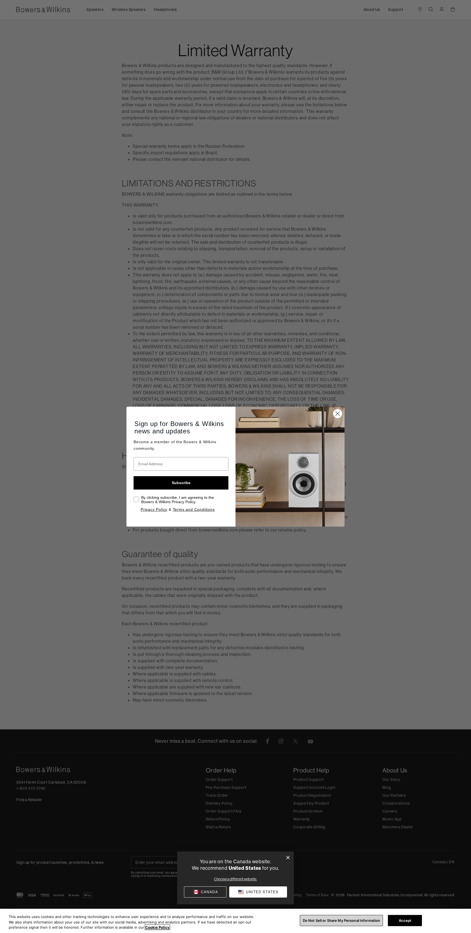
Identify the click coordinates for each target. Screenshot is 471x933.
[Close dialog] (288, 858)
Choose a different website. (235, 879)
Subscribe (181, 483)
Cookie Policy (157, 927)
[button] (258, 892)
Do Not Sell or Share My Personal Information (341, 920)
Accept (405, 920)
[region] (235, 921)
